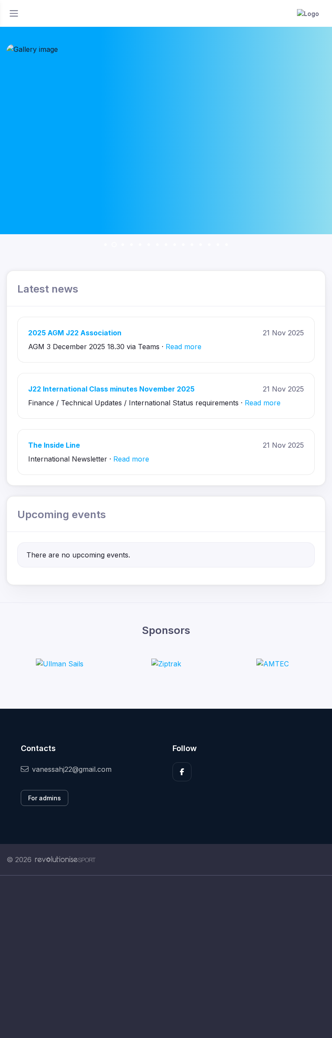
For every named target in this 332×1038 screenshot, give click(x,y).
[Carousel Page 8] (166, 244)
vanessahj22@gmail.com (72, 769)
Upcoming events (61, 514)
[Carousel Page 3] (122, 244)
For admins (44, 798)
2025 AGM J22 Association (74, 332)
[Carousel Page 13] (209, 244)
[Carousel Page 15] (226, 244)
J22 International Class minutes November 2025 (111, 389)
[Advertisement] (166, 956)
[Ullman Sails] (59, 663)
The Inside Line (54, 445)
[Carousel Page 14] (217, 244)
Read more (183, 346)
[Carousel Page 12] (200, 244)
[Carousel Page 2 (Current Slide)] (114, 244)
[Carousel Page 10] (183, 244)
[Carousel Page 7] (157, 244)
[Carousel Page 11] (192, 244)
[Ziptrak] (166, 663)
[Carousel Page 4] (131, 244)
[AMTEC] (272, 663)
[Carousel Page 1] (105, 244)
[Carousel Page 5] (140, 244)
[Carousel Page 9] (174, 244)
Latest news (47, 289)
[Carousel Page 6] (148, 244)
